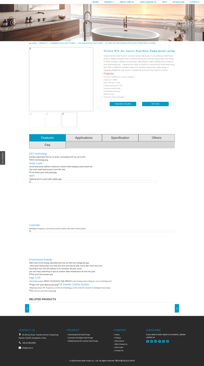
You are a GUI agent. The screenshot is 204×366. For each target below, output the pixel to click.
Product (109, 2)
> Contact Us (118, 350)
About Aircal (127, 2)
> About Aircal (119, 341)
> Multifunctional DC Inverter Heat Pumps (82, 341)
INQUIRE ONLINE (123, 104)
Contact (195, 2)
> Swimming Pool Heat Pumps (78, 335)
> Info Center (118, 347)
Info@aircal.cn (27, 348)
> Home (117, 335)
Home (96, 2)
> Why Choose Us (120, 344)
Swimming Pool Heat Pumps (63, 43)
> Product (117, 338)
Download (178, 2)
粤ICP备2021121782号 (125, 361)
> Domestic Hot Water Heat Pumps (80, 338)
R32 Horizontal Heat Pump (90, 43)
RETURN (155, 104)
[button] (13, 22)
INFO (164, 2)
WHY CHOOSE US (148, 2)
